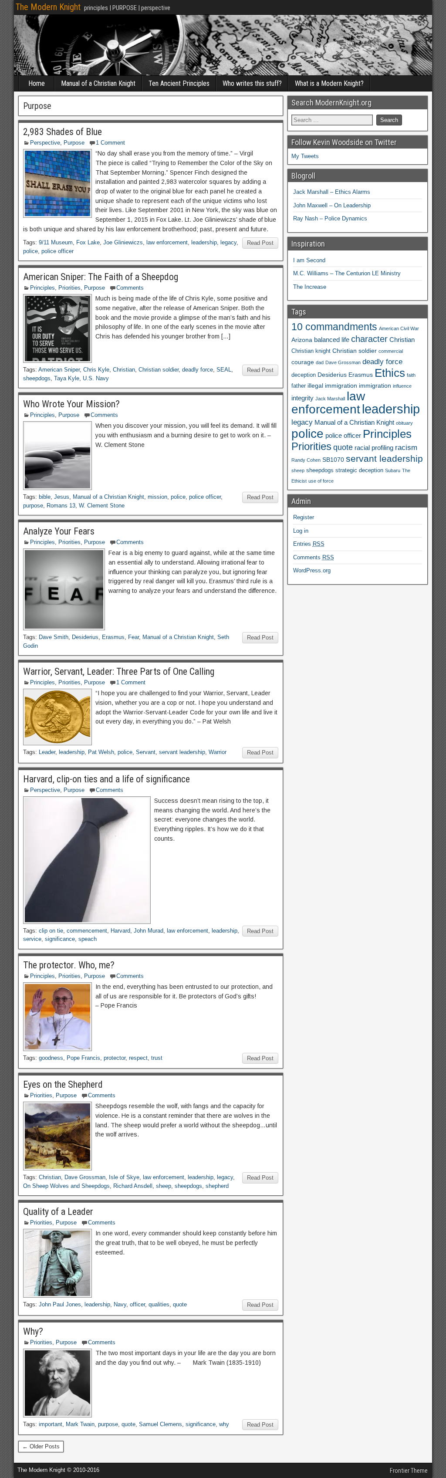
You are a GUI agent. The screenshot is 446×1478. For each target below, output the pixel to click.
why (224, 1424)
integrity (302, 398)
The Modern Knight (48, 7)
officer (137, 1304)
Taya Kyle (66, 378)
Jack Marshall (330, 398)
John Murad (148, 930)
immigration (375, 385)
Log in (300, 531)
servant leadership (182, 752)
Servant (145, 752)
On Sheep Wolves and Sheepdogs (66, 1186)
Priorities (69, 287)
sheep (163, 1186)
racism (406, 447)
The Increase (309, 287)
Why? (33, 1331)
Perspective (45, 142)
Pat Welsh (101, 752)
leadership (204, 242)
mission (157, 497)
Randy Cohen (306, 460)
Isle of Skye (124, 1177)
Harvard (120, 930)
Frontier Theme (409, 1471)
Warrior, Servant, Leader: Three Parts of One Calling (118, 671)
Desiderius (85, 637)
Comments (130, 287)
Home (36, 83)
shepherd (217, 1186)
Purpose (74, 142)
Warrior (217, 752)
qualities (159, 1304)
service (32, 939)
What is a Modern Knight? (329, 83)
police (30, 251)
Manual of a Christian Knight (98, 83)
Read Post (260, 243)
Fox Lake (88, 242)
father (298, 386)
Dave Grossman (84, 1177)
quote (180, 1304)
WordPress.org (312, 570)
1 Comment (110, 142)
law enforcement (167, 242)
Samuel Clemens (160, 1424)
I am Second (309, 260)
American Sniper (59, 369)
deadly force (197, 369)
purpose (33, 505)
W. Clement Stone (102, 505)
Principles (42, 287)
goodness (51, 1058)
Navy (120, 1304)
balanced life (331, 339)
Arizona (301, 339)
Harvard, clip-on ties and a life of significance (106, 779)
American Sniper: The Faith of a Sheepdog (100, 276)
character (369, 339)
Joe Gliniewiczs (123, 242)
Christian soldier (159, 369)
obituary (404, 423)
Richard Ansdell (132, 1186)
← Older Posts (41, 1446)
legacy (228, 242)
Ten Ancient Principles (179, 83)
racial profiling (374, 447)
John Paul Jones (60, 1304)
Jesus (61, 497)
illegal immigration (332, 385)
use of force (321, 481)
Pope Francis (83, 1058)
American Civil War (399, 328)
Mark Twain (80, 1424)
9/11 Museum (56, 242)
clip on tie (51, 930)
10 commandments (334, 326)
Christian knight (311, 351)
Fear (133, 637)
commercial (390, 351)
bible (45, 497)
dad (320, 362)
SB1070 (333, 459)
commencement (87, 930)
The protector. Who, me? (69, 965)
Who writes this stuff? (252, 83)
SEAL (223, 369)
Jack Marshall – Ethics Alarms (331, 192)
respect (138, 1058)
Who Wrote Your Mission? (71, 404)
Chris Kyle (96, 369)
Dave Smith (53, 637)
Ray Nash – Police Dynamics (330, 218)
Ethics (390, 372)
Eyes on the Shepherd (63, 1084)
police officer (57, 251)
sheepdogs (37, 378)
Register (303, 517)
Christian (124, 369)
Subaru (392, 470)
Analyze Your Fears (59, 531)
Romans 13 (61, 505)
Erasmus (113, 637)
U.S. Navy (96, 378)
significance (60, 939)
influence (402, 386)
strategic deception (359, 470)
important (50, 1424)
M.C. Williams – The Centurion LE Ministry (347, 273)
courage (302, 362)
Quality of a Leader (58, 1211)
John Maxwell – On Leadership (332, 205)
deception (303, 375)
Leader (47, 752)
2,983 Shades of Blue (62, 131)
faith (411, 375)
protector (114, 1058)
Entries (308, 544)
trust (156, 1058)
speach (87, 939)
